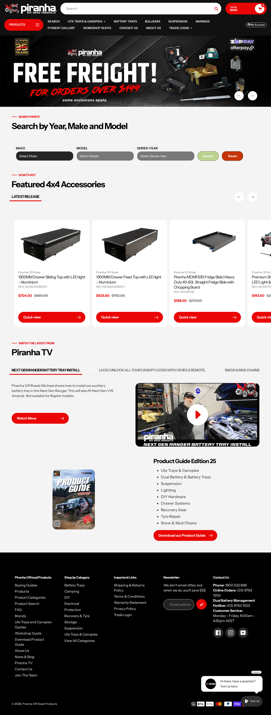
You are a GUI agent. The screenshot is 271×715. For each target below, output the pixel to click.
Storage (70, 622)
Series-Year (147, 148)
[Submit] (201, 604)
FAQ (18, 610)
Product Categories (30, 597)
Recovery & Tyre (77, 616)
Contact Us (23, 669)
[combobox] (141, 8)
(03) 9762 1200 (238, 605)
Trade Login (123, 615)
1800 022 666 (236, 585)
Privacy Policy (125, 609)
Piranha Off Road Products (39, 703)
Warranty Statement (130, 602)
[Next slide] (252, 95)
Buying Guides (26, 585)
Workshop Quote (28, 633)
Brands (20, 616)
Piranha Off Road (111, 272)
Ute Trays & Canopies (81, 634)
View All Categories (79, 641)
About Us (22, 650)
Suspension (73, 628)
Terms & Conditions (129, 596)
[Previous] (239, 197)
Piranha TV (24, 663)
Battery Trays (74, 585)
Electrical (71, 603)
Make (20, 148)
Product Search (27, 603)
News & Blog (24, 657)
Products (22, 591)
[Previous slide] (239, 95)
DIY (67, 597)
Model (82, 148)
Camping (71, 591)
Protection (72, 610)
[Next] (252, 197)
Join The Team (26, 675)
